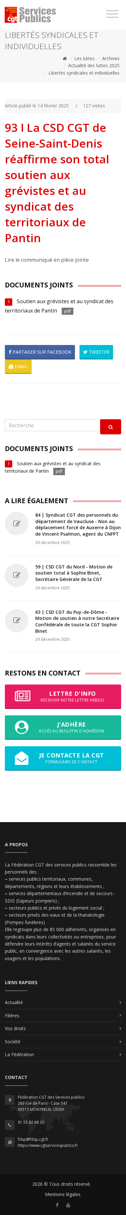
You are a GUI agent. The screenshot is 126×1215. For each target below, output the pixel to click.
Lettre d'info (72, 696)
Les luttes (84, 58)
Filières (12, 1015)
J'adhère (71, 727)
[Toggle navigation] (112, 14)
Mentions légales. (63, 1194)
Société (12, 1041)
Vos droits (15, 1028)
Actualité (14, 1002)
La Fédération (19, 1054)
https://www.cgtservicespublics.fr (48, 1145)
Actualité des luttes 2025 (94, 65)
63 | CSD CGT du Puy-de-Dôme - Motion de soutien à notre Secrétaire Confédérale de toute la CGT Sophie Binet (77, 621)
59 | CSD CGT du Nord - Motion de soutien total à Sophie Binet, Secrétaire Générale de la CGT (73, 573)
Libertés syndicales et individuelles (84, 73)
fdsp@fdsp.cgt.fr (33, 1139)
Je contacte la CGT (71, 758)
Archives (111, 58)
